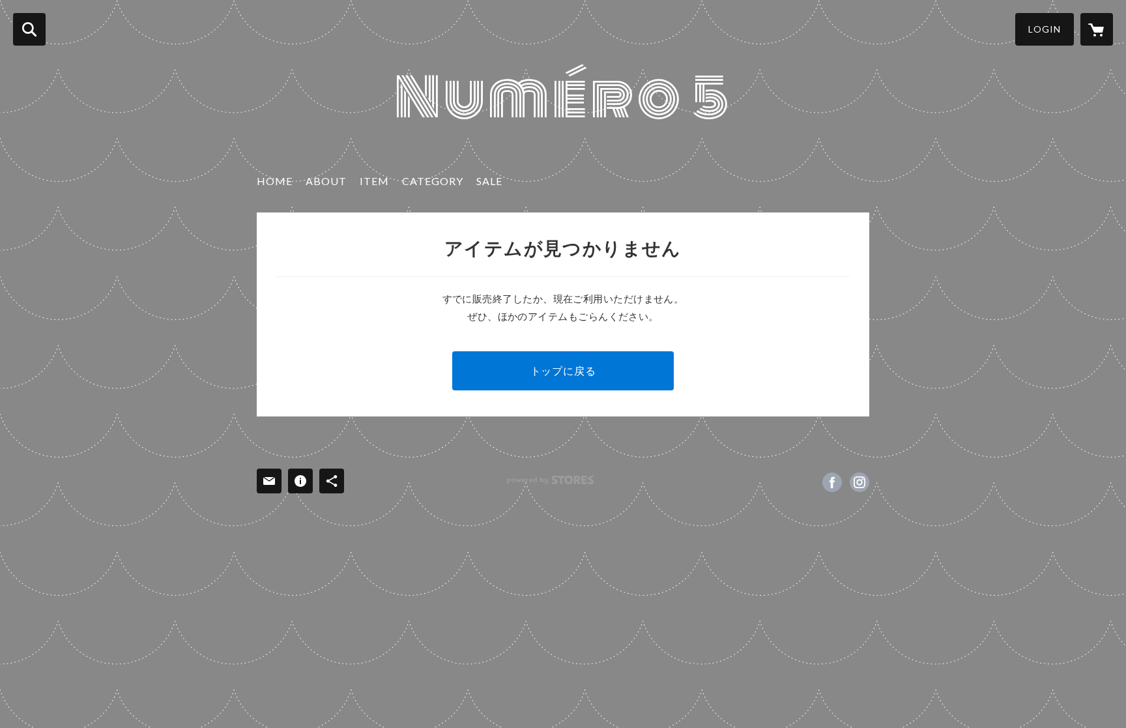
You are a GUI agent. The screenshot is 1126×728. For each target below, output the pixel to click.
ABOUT (326, 181)
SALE (489, 181)
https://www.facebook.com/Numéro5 (832, 482)
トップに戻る (563, 370)
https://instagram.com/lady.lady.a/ (859, 482)
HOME (275, 181)
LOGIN (1044, 29)
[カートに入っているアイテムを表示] (1096, 29)
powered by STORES (550, 480)
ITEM (374, 181)
